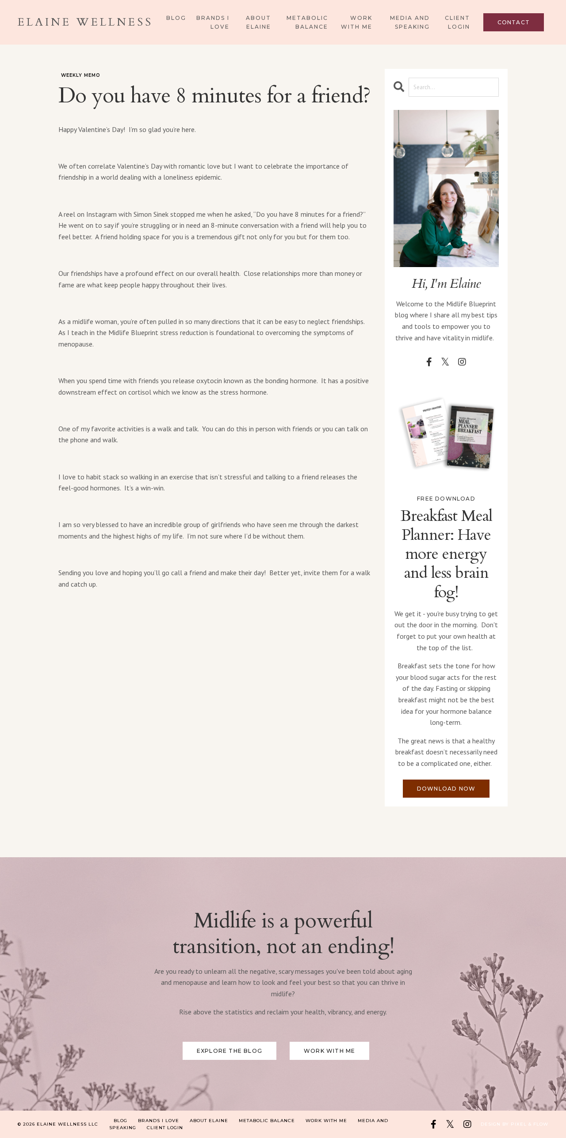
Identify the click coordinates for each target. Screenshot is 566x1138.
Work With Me (356, 22)
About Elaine (258, 22)
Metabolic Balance (307, 22)
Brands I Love (212, 22)
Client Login (457, 22)
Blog (176, 18)
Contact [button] (513, 22)
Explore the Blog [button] (229, 1051)
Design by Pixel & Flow (514, 1124)
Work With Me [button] (329, 1051)
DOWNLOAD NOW (446, 788)
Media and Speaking (410, 22)
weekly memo (80, 75)
